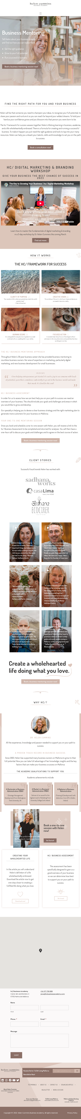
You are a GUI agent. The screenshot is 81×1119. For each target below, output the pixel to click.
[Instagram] (6, 1080)
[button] (21, 66)
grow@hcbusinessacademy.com (52, 994)
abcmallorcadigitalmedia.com (32, 1100)
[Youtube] (14, 1080)
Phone (14, 1019)
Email (43, 1019)
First (12, 1012)
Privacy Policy (72, 1113)
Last (42, 1012)
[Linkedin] (2, 1080)
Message (14, 1031)
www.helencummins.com (52, 1100)
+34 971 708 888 (46, 991)
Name (13, 1003)
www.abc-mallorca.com (71, 1102)
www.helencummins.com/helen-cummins (10, 1091)
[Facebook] (10, 1080)
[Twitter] (18, 1080)
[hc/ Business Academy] (40, 4)
